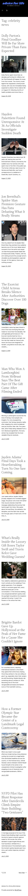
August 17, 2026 (6, 178)
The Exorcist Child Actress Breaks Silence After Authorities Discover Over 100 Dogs (13, 293)
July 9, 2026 (5, 690)
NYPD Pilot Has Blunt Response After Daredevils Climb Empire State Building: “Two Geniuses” (12, 802)
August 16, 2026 (6, 266)
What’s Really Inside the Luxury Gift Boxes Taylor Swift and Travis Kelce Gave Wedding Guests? (13, 547)
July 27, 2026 (5, 439)
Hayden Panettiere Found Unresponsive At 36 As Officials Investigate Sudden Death (13, 123)
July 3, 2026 (5, 856)
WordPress (18, 890)
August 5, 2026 (5, 350)
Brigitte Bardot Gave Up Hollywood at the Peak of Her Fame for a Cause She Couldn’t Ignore (13, 631)
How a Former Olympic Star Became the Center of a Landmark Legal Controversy (12, 718)
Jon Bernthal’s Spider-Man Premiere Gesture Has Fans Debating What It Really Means (13, 206)
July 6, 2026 (5, 775)
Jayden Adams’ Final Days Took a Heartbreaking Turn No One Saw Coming (13, 464)
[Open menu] (2, 10)
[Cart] (6, 10)
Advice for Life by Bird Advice (10, 886)
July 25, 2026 (5, 519)
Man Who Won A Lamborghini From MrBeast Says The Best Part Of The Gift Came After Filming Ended (13, 380)
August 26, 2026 (6, 96)
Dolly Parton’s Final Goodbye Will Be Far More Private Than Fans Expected (13, 43)
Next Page (23, 872)
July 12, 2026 (5, 604)
